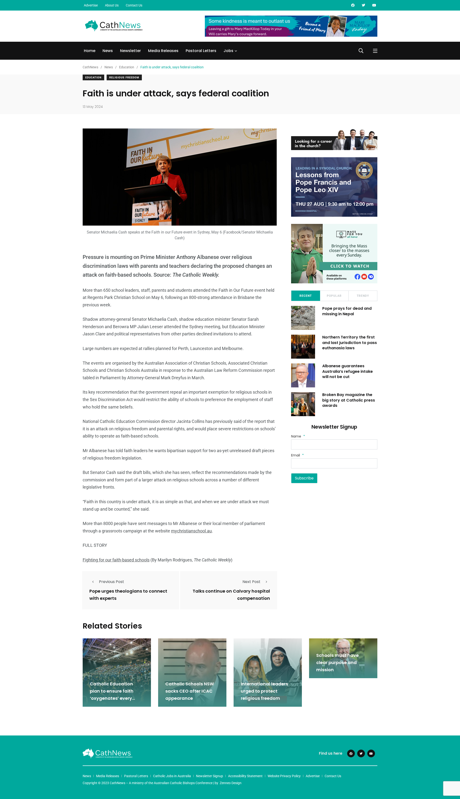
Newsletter (130, 50)
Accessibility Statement (245, 776)
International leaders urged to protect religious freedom (264, 691)
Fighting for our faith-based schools (116, 559)
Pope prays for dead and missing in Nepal (347, 311)
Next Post (251, 581)
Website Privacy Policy (284, 776)
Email (297, 455)
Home (89, 50)
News (108, 50)
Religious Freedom (124, 77)
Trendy (363, 295)
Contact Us (134, 5)
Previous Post (111, 581)
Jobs (228, 50)
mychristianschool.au (191, 530)
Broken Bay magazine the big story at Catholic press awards (348, 400)
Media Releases (163, 50)
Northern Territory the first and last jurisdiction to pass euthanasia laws (349, 342)
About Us (112, 5)
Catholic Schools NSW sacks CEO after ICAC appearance (189, 691)
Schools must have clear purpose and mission (337, 662)
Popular (334, 295)
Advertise (91, 5)
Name (298, 436)
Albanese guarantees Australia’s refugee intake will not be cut (347, 371)
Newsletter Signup (209, 776)
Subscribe (304, 478)
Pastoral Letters (201, 50)
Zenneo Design (231, 783)
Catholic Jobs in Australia (172, 776)
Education (93, 77)
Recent (305, 295)
